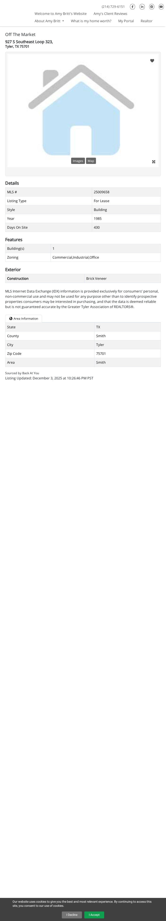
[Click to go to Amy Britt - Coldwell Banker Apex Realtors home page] (15, 13)
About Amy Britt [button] (48, 21)
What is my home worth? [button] (91, 21)
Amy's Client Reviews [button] (110, 13)
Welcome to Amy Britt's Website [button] (61, 13)
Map (91, 161)
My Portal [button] (126, 21)
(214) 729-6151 (113, 6)
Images (78, 161)
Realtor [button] (147, 21)
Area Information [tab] (25, 318)
